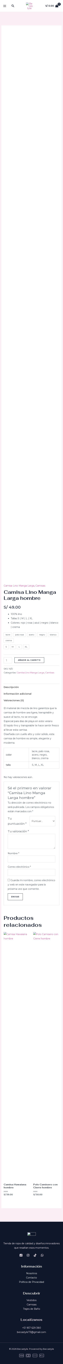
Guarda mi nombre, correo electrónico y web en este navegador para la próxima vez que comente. (31, 884)
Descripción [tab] (11, 687)
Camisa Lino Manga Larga (19, 585)
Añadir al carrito (29, 660)
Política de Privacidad (31, 1281)
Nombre (13, 853)
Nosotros (31, 1273)
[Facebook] (21, 1255)
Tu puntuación (17, 821)
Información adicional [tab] (17, 693)
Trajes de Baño (31, 1308)
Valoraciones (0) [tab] (14, 700)
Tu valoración (18, 831)
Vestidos (31, 1300)
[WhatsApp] (42, 1255)
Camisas (40, 585)
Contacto (31, 1277)
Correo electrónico (19, 866)
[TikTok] (35, 1255)
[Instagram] (28, 1255)
